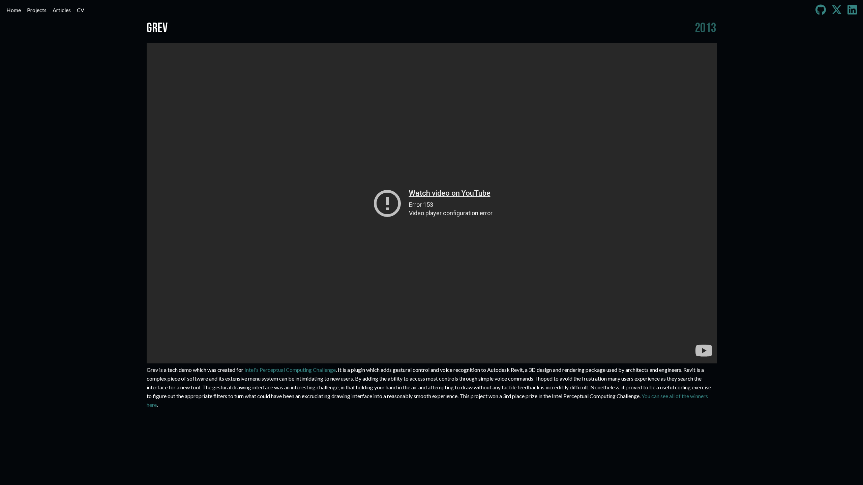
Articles (62, 10)
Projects (37, 10)
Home (13, 10)
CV (80, 10)
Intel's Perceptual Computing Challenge (290, 369)
